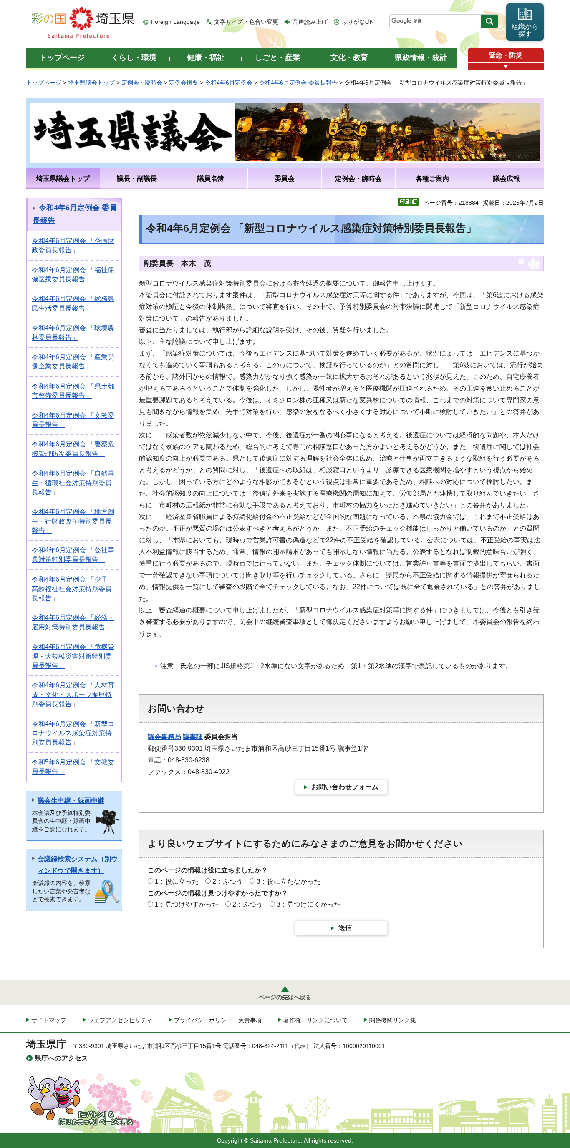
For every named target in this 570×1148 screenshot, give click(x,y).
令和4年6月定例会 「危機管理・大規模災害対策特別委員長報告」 (73, 656)
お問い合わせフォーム (345, 786)
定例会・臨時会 (141, 82)
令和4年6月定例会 (228, 82)
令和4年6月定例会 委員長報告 (298, 82)
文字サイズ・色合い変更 (246, 21)
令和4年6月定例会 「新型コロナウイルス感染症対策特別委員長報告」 (73, 733)
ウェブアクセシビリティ (120, 1020)
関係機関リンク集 (392, 1020)
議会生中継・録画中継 (71, 800)
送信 (345, 927)
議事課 (193, 736)
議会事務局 (164, 736)
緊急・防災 (505, 55)
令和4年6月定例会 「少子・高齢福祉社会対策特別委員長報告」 (73, 589)
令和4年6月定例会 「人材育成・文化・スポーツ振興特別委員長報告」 (73, 694)
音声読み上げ (310, 21)
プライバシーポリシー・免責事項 (218, 1020)
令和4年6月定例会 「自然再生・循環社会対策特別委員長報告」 (73, 483)
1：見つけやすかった (187, 904)
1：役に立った (177, 881)
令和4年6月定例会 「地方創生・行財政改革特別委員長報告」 (73, 521)
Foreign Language (175, 21)
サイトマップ (48, 1020)
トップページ (43, 82)
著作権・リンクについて (315, 1020)
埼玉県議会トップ (91, 82)
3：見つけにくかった (308, 904)
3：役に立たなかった (288, 881)
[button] (506, 66)
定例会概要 (183, 82)
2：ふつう (227, 881)
